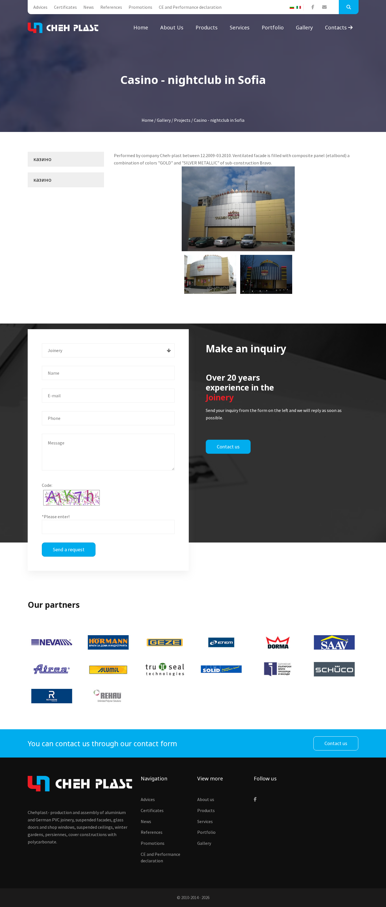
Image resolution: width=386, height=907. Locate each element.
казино (42, 159)
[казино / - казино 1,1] (210, 274)
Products (207, 27)
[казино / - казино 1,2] (266, 274)
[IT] (299, 7)
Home (140, 27)
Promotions (140, 7)
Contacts (336, 27)
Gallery (304, 27)
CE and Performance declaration (190, 7)
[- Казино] (238, 208)
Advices (40, 7)
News (88, 7)
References (111, 7)
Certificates (65, 7)
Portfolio (273, 27)
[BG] (293, 7)
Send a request (68, 549)
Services (240, 27)
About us (171, 27)
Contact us (228, 446)
